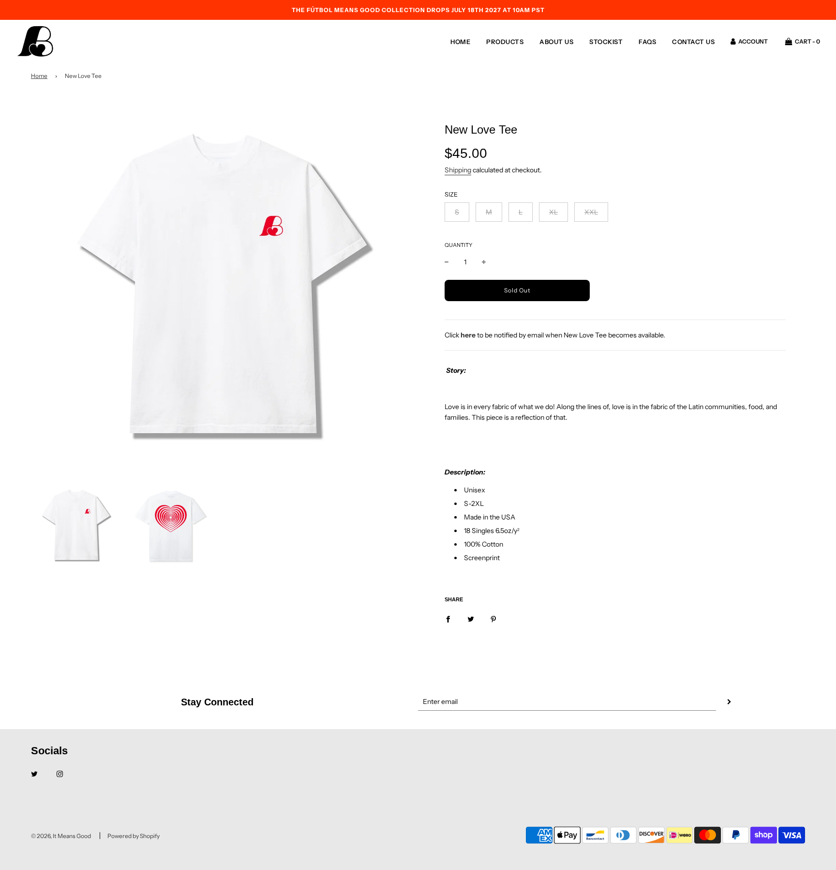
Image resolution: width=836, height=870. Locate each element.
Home (460, 42)
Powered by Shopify (133, 835)
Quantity (458, 245)
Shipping (458, 170)
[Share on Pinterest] (493, 618)
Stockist (606, 42)
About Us (556, 42)
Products (504, 42)
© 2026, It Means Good (61, 835)
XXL (591, 212)
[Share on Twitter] (470, 618)
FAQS (647, 42)
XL (553, 212)
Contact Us (693, 42)
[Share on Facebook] (448, 618)
